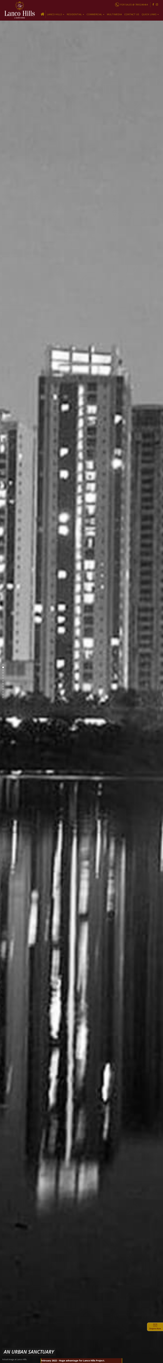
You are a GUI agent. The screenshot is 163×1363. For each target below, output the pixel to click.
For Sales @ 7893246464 (134, 4)
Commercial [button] (95, 14)
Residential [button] (74, 14)
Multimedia (114, 14)
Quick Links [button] (149, 14)
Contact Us (131, 14)
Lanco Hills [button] (55, 14)
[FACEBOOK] (153, 4)
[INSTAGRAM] (157, 4)
